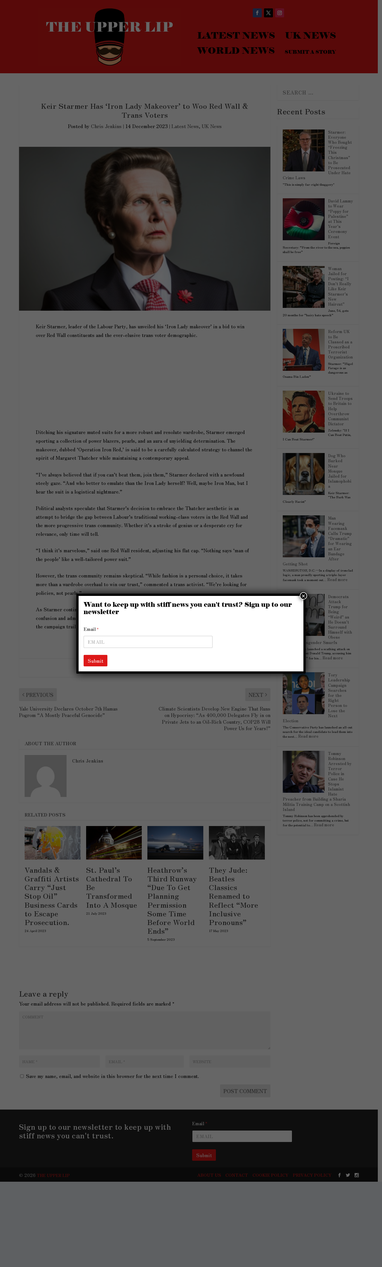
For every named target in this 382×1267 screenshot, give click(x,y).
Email (91, 629)
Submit (95, 660)
